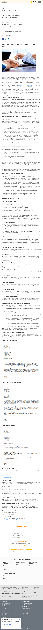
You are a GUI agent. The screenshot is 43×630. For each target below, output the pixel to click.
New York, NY (4, 617)
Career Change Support (26, 604)
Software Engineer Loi (6, 475)
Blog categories (21, 549)
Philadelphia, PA (5, 613)
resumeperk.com (25, 628)
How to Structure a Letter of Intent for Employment (12, 24)
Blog (35, 588)
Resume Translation (26, 608)
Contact (23, 590)
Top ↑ (3, 8)
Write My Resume (5, 605)
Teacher (30, 567)
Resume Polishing (5, 607)
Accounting (5, 567)
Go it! (18, 627)
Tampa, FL (4, 614)
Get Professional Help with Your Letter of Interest (11, 31)
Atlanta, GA (4, 616)
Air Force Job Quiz (16, 537)
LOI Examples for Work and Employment (10, 26)
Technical (5, 575)
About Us (24, 588)
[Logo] (4, 1)
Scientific (18, 565)
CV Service (4, 608)
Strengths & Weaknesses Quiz (18, 528)
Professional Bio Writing (27, 603)
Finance (4, 568)
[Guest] (39, 2)
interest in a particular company (25, 85)
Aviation (4, 578)
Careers (23, 591)
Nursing (17, 564)
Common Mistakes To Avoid (7, 22)
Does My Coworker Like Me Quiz (19, 535)
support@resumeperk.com (21, 545)
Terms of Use (36, 593)
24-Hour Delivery (5, 604)
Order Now (34, 1)
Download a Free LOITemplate (8, 29)
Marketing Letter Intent (6, 477)
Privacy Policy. (8, 624)
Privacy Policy (36, 595)
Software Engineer (6, 577)
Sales (4, 565)
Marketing (5, 569)
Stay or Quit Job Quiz (17, 531)
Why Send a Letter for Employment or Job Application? (12, 13)
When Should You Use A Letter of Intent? (10, 17)
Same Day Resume (6, 603)
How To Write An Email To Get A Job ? (11, 519)
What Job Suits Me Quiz (17, 533)
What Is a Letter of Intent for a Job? (9, 10)
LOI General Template (6, 474)
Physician (18, 567)
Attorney (30, 565)
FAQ (34, 590)
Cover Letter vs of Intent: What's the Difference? (11, 15)
